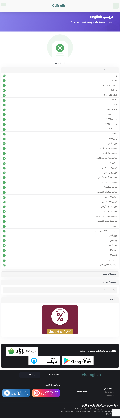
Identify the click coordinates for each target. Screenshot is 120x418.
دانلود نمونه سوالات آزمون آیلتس (106, 231)
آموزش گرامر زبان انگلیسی (108, 197)
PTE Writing (112, 129)
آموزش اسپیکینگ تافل (109, 153)
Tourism (113, 134)
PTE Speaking (111, 124)
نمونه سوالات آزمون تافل (108, 265)
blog (115, 75)
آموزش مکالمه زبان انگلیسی (107, 221)
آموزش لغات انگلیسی (109, 202)
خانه (110, 22)
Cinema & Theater (109, 85)
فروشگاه (109, 395)
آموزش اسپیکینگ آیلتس (108, 148)
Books (114, 80)
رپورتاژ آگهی (113, 235)
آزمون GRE (113, 138)
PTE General (112, 109)
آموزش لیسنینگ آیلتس (109, 206)
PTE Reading (111, 119)
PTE (115, 105)
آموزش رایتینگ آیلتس (109, 168)
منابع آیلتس (113, 260)
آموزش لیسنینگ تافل (109, 211)
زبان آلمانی (113, 240)
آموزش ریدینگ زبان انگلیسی (107, 192)
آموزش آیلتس (112, 143)
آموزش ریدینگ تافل (110, 187)
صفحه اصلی (108, 392)
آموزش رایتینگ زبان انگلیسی (107, 177)
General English (110, 95)
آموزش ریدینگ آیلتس (109, 182)
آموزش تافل (113, 163)
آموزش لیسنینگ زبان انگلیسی (106, 216)
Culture (114, 90)
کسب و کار (113, 250)
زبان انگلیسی (112, 245)
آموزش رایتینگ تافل (110, 172)
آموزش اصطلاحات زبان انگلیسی (106, 158)
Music (114, 100)
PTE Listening (111, 114)
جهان (115, 226)
